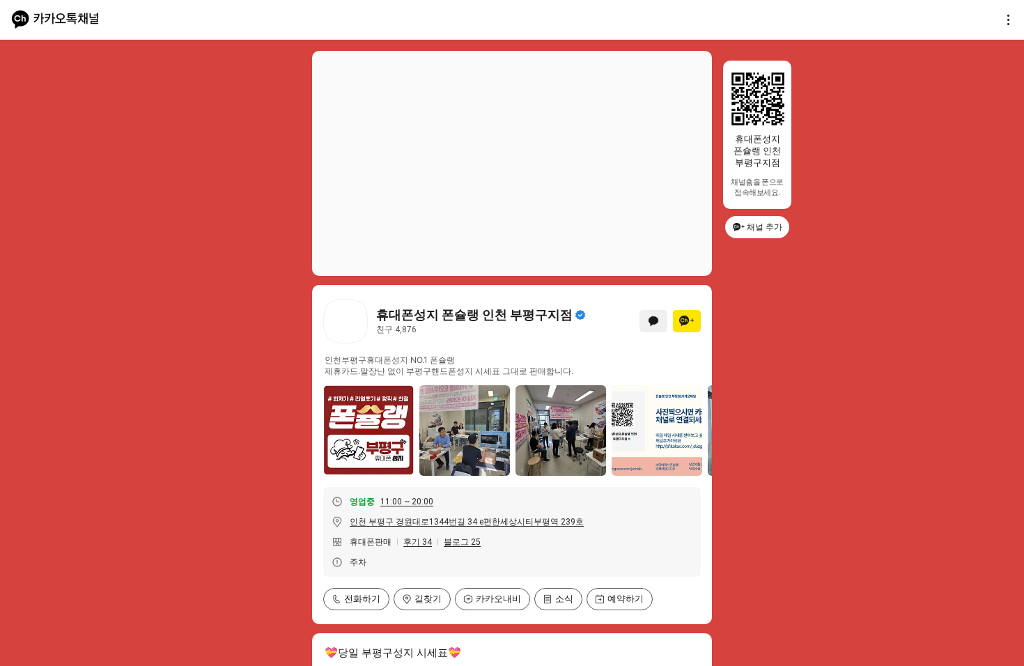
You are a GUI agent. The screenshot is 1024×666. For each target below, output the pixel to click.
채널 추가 (764, 227)
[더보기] (1004, 19)
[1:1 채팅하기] (653, 321)
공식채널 (580, 314)
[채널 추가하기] (687, 321)
